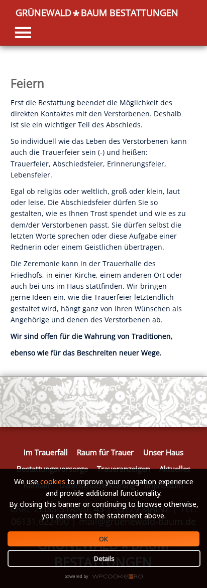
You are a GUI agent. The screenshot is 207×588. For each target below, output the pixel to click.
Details (104, 558)
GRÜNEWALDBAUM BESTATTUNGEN (97, 13)
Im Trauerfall (46, 452)
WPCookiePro (106, 577)
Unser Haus (163, 452)
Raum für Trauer (105, 452)
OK (103, 538)
